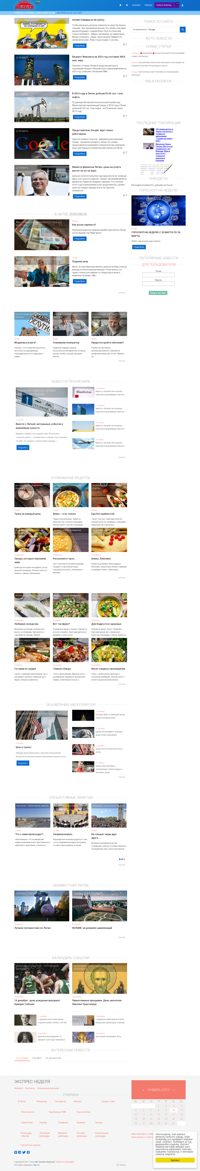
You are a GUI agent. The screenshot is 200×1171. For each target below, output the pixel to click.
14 (151, 1114)
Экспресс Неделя (22, 485)
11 (181, 1110)
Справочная (27, 1122)
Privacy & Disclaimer (65, 1162)
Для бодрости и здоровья (106, 624)
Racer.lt (150, 1137)
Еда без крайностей (102, 513)
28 (151, 1123)
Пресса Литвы (83, 1112)
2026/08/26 (78, 214)
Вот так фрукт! (61, 624)
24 (173, 1119)
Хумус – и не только (64, 513)
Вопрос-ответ (108, 1101)
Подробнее (80, 46)
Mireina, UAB (122, 1162)
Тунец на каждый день (27, 513)
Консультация (25, 222)
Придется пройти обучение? (107, 342)
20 (144, 1119)
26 (136, 1123)
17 (173, 1114)
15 (159, 1114)
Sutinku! (175, 1160)
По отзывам (22, 1057)
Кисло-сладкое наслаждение (108, 668)
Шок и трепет (24, 747)
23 (166, 1119)
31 (173, 1123)
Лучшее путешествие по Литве (32, 928)
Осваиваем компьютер (66, 342)
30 (166, 1123)
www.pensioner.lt (139, 1134)
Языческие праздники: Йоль (108, 1037)
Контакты (30, 1088)
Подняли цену (80, 261)
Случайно (37, 1057)
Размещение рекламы (48, 1088)
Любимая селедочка (26, 624)
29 (159, 1123)
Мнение (78, 1101)
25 (181, 1119)
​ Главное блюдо (62, 668)
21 (151, 1119)
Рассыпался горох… (64, 558)
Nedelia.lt (18, 1088)
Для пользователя (159, 265)
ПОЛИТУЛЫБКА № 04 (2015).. (88, 20)
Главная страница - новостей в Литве (34, 12)
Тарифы (43, 1122)
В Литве (22, 1101)
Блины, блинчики (101, 558)
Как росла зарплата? (84, 224)
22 (159, 1119)
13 (144, 1114)
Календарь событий (29, 966)
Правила (81, 1122)
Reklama (148, 5)
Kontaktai (136, 5)
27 (144, 1123)
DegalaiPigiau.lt (138, 1137)
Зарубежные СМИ (57, 1112)
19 (136, 1119)
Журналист (43, 222)
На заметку (60, 1101)
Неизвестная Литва (28, 893)
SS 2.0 (37, 1165)
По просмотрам (53, 1057)
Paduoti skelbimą (164, 5)
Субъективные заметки (37, 806)
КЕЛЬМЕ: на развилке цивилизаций (92, 928)
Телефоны (63, 1122)
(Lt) (177, 3)
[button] (19, 820)
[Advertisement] (70, 301)
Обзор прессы (27, 1112)
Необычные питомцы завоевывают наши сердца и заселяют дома (109, 769)
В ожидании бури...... (64, 834)
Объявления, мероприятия (34, 713)
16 (166, 1114)
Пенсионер (24, 390)
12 (136, 1114)
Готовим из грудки (25, 668)
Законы (98, 1122)
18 (181, 1114)
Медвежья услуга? (25, 342)
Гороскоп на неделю (146, 198)
